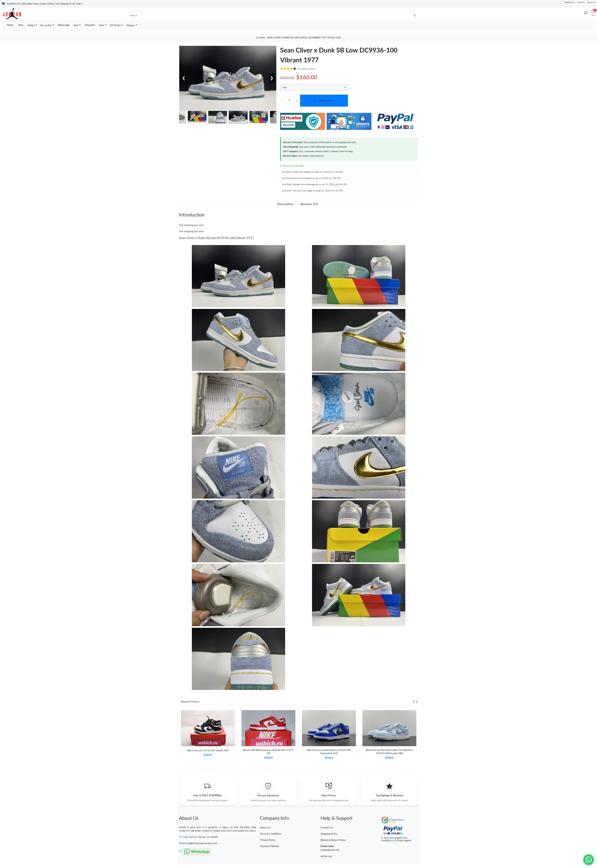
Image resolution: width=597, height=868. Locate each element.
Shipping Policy (329, 834)
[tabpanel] (208, 736)
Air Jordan (46, 25)
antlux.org (326, 856)
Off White (115, 25)
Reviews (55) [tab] (309, 204)
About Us (265, 827)
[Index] (586, 13)
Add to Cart (325, 100)
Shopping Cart (569, 2)
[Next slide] (416, 701)
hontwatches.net (330, 850)
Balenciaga (64, 25)
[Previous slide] (413, 701)
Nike (101, 25)
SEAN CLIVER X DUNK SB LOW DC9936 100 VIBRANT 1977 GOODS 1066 (304, 38)
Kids (76, 25)
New (20, 25)
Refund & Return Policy (333, 840)
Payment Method (269, 846)
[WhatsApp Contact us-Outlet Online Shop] (588, 859)
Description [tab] (285, 204)
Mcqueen (90, 25)
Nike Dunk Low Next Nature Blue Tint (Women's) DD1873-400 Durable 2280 (389, 752)
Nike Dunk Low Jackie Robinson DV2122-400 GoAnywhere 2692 (329, 752)
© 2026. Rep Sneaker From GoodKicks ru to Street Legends (396, 839)
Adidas (31, 25)
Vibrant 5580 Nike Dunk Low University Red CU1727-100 (268, 752)
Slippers (130, 25)
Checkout (580, 2)
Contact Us (591, 2)
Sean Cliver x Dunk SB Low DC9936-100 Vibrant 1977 (216, 238)
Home (10, 25)
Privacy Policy (267, 840)
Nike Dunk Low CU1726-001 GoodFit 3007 (208, 751)
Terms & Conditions (270, 834)
